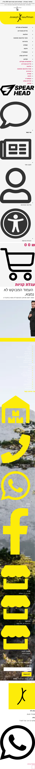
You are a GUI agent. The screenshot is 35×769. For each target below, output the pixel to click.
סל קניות (29, 348)
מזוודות (29, 379)
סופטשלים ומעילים (26, 374)
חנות (30, 346)
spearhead (28, 359)
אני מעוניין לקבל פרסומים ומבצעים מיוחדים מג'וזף (18, 662)
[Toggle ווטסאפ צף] (33, 767)
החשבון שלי (28, 352)
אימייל (29, 666)
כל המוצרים (28, 355)
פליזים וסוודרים (27, 372)
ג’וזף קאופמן (27, 353)
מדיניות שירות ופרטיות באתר (23, 357)
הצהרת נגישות (27, 360)
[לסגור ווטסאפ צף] (33, 682)
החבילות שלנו (27, 385)
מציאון (29, 377)
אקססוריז (28, 386)
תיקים (29, 369)
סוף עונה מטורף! (26, 376)
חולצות (29, 383)
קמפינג (29, 370)
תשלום (29, 350)
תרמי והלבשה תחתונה (25, 367)
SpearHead (28, 388)
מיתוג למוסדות (27, 362)
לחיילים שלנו (27, 381)
